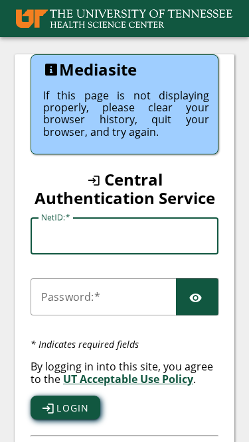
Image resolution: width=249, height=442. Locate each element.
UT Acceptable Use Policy (128, 379)
